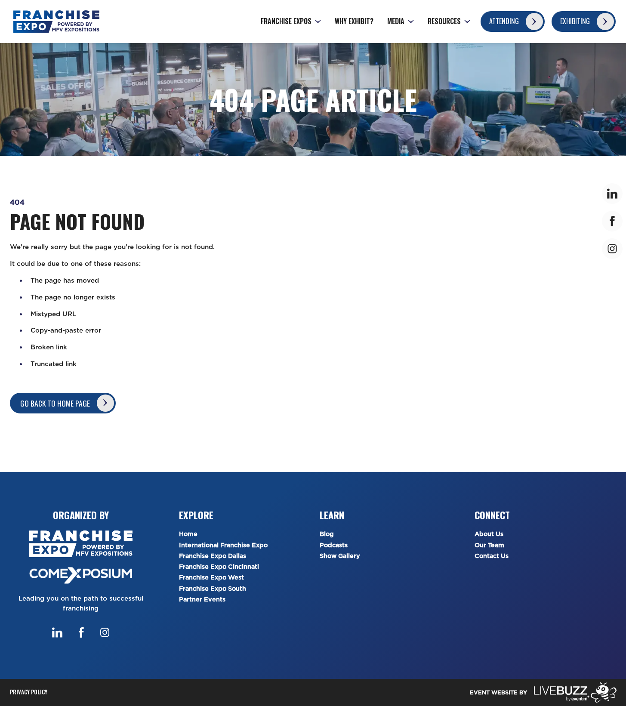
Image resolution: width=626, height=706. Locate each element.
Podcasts (334, 545)
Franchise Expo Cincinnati (219, 566)
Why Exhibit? (354, 21)
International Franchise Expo (223, 545)
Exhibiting (575, 21)
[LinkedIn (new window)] (57, 632)
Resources (444, 21)
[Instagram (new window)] (105, 632)
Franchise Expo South (212, 588)
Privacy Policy (28, 692)
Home (188, 534)
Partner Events (202, 599)
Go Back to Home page (55, 403)
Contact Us (492, 556)
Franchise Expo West (211, 577)
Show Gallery (340, 556)
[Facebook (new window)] (81, 632)
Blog (327, 534)
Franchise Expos (286, 21)
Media (395, 21)
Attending (504, 21)
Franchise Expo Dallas (212, 556)
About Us (489, 534)
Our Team (489, 545)
